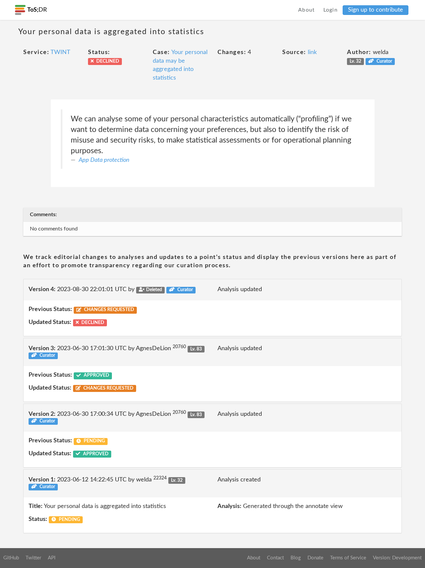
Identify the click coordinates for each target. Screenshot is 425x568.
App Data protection (104, 160)
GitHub (11, 557)
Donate (315, 557)
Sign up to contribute (375, 10)
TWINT (60, 52)
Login (330, 10)
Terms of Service (348, 557)
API (51, 557)
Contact (275, 557)
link (312, 52)
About (306, 10)
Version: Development (397, 557)
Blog (296, 557)
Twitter (33, 557)
